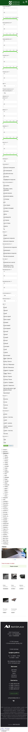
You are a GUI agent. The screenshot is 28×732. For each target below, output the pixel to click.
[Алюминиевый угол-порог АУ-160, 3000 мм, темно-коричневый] (14, 600)
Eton (6, 475)
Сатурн (7, 466)
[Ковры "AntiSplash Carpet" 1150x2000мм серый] (6, 576)
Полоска (7, 494)
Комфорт (7, 464)
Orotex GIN (8, 492)
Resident (7, 461)
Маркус (7, 472)
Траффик (7, 462)
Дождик (7, 477)
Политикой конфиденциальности (17, 718)
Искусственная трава (9, 531)
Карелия (7, 455)
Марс (6, 483)
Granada (7, 496)
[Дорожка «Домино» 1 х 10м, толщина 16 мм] (22, 576)
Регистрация (7, 728)
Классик (7, 485)
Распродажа (6, 544)
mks (4, 499)
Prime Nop (7, 459)
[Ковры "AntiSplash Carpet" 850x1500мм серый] (14, 576)
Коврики (5, 497)
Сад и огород (7, 529)
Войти (2, 728)
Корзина (3, 729)
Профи (6, 481)
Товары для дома (8, 518)
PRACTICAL (8, 486)
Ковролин (6, 523)
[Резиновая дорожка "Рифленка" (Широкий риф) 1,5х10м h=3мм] (6, 600)
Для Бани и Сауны (8, 538)
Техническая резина (8, 508)
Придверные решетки (9, 521)
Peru (6, 473)
